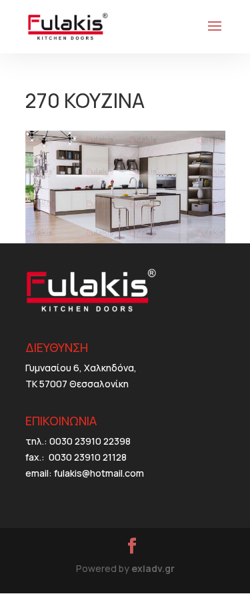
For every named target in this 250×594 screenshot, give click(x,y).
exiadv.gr (153, 568)
